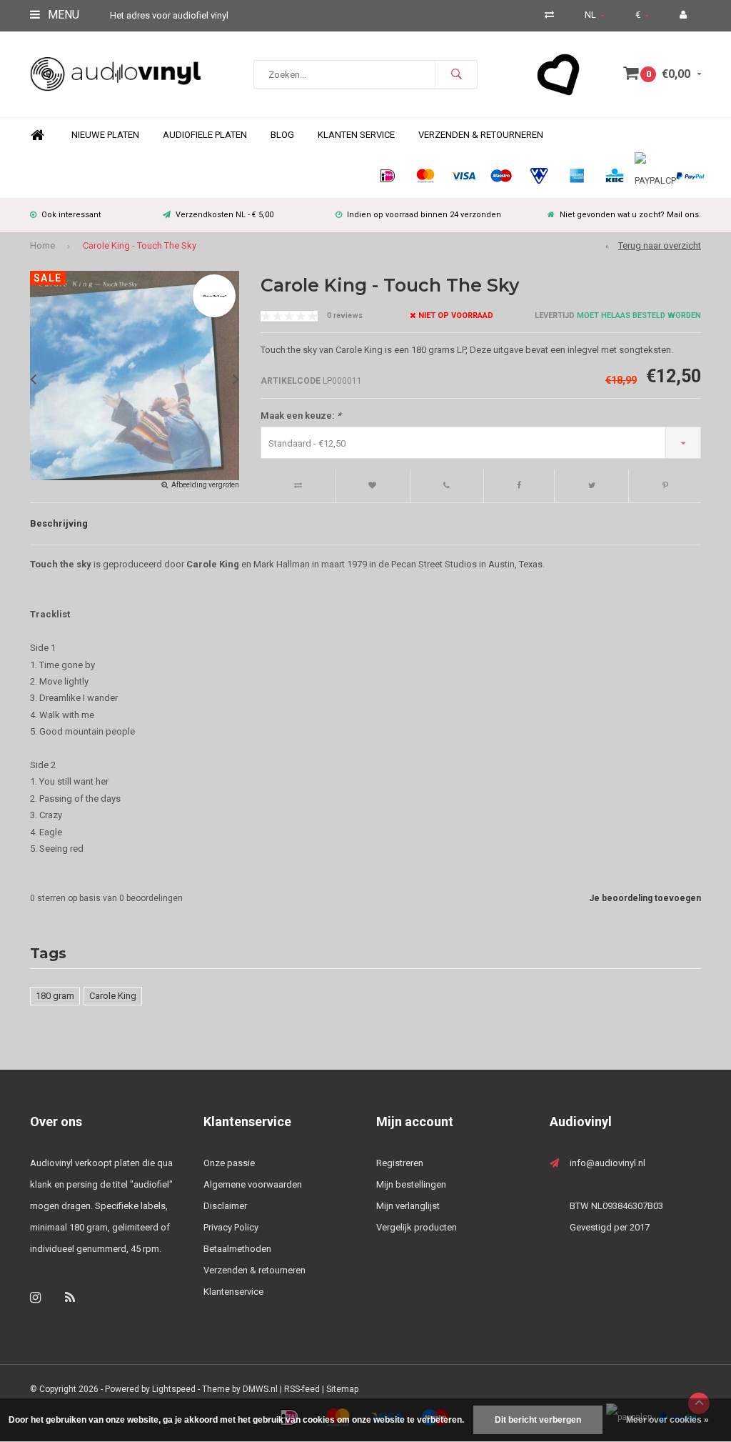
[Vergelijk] (549, 14)
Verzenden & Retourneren (480, 134)
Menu (62, 14)
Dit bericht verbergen (538, 1420)
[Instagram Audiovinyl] (35, 1297)
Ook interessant (71, 214)
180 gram (55, 995)
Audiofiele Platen (205, 134)
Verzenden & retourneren (254, 1270)
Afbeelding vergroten (205, 485)
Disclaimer (225, 1205)
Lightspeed (174, 1389)
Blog (282, 134)
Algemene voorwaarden (252, 1184)
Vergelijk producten (416, 1227)
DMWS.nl (260, 1389)
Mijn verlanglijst (408, 1205)
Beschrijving (59, 523)
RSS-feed (302, 1389)
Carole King (112, 995)
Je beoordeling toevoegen (645, 898)
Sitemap (342, 1389)
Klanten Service (356, 134)
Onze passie (229, 1163)
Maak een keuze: (301, 415)
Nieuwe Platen (105, 134)
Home (37, 135)
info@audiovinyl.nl (607, 1163)
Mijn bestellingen (411, 1184)
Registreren (399, 1163)
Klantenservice (233, 1291)
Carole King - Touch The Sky (139, 245)
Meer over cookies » (667, 1420)
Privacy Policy (230, 1227)
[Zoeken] (456, 74)
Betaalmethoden (237, 1248)
